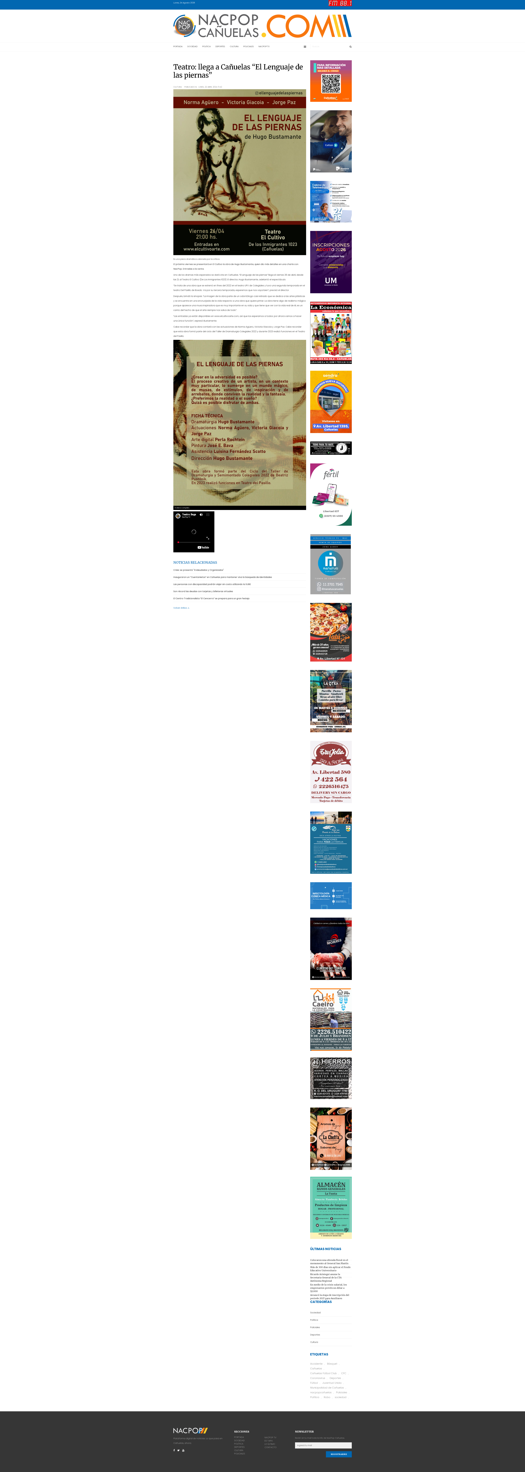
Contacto (271, 1447)
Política (314, 1397)
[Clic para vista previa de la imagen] (239, 172)
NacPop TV (270, 1437)
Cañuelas (316, 1368)
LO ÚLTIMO (270, 1444)
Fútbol (314, 1383)
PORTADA (178, 46)
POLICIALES (248, 46)
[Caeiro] (331, 1019)
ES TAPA (269, 1440)
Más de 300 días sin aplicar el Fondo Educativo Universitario (330, 1269)
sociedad (340, 1397)
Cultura (177, 87)
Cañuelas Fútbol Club (323, 1373)
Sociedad (239, 1440)
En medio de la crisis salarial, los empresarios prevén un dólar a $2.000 (328, 1288)
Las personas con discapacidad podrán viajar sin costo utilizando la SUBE (212, 584)
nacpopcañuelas (321, 1392)
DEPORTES (220, 46)
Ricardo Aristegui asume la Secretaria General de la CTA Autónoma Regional (326, 1277)
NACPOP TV (264, 46)
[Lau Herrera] (331, 1139)
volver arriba (180, 607)
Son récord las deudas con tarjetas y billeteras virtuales (203, 591)
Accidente (316, 1363)
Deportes (335, 1378)
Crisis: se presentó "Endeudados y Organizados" (198, 570)
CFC (343, 1373)
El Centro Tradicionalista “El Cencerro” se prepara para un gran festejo (211, 598)
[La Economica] (331, 333)
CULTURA (234, 46)
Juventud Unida (332, 1383)
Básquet (332, 1363)
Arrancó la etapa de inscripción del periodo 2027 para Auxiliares (329, 1297)
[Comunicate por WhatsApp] (331, 402)
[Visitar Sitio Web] (331, 448)
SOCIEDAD (192, 46)
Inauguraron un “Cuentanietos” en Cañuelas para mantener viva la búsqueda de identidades (222, 577)
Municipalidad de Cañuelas (327, 1387)
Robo (327, 1397)
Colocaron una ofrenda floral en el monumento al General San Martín (329, 1262)
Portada (239, 1437)
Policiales (341, 1392)
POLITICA (206, 46)
